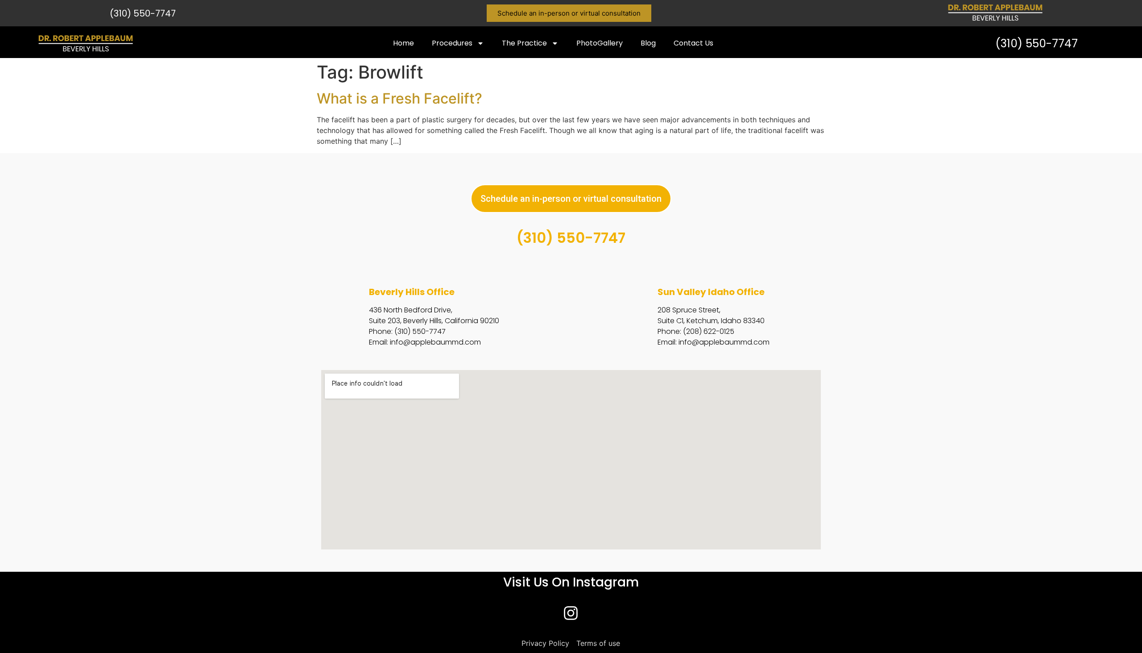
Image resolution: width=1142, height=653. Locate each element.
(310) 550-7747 (143, 13)
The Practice (524, 43)
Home (403, 43)
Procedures (452, 43)
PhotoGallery (599, 43)
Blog (648, 43)
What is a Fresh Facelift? (399, 98)
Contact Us (693, 43)
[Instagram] (571, 613)
